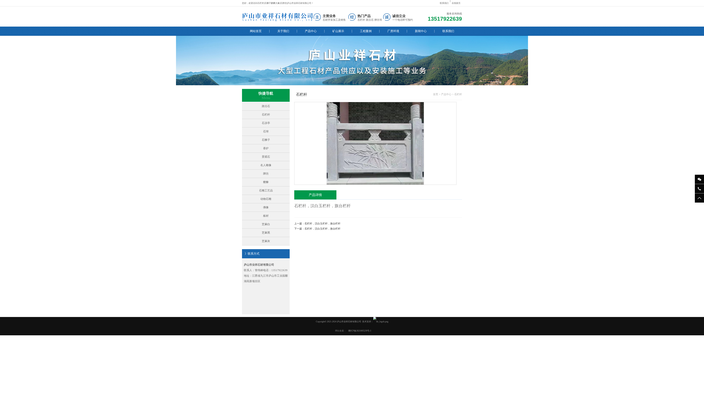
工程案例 (366, 31)
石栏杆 (266, 114)
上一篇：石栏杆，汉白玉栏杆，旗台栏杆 (317, 223)
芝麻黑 (266, 232)
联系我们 (444, 3)
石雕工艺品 (266, 190)
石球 (266, 131)
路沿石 (266, 106)
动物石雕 (265, 198)
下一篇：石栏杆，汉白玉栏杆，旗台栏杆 (317, 228)
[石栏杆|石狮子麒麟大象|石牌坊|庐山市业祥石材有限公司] (277, 17)
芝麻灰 (266, 241)
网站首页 (256, 31)
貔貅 (266, 182)
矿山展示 (338, 31)
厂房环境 (393, 31)
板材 (266, 215)
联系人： (249, 270)
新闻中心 (421, 31)
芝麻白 (266, 224)
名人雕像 (265, 165)
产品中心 (311, 31)
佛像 (266, 207)
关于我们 (283, 31)
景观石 (266, 156)
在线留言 (456, 3)
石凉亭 (266, 123)
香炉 (266, 148)
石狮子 (266, 139)
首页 (435, 94)
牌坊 (266, 173)
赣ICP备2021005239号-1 (359, 330)
